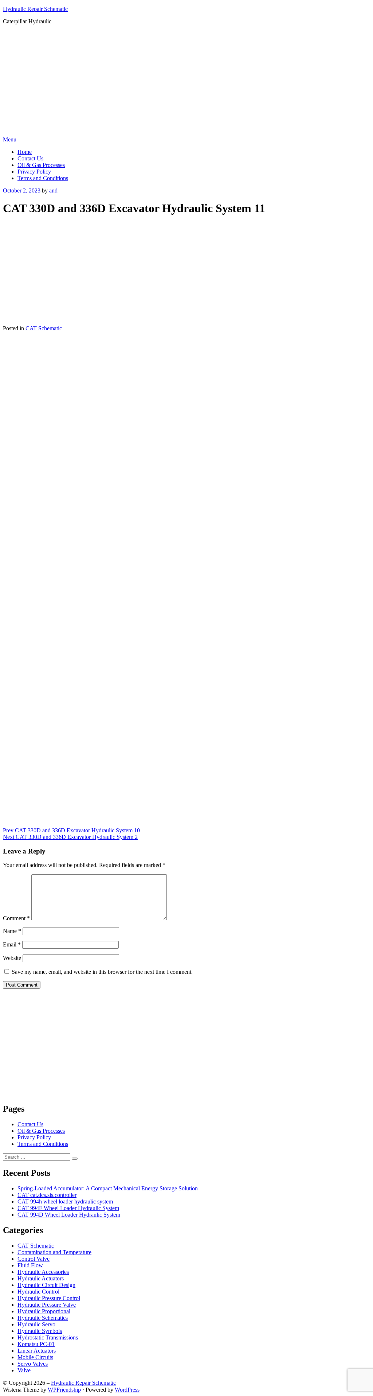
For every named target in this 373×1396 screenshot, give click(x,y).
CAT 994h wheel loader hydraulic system (65, 1201)
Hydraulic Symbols (39, 1331)
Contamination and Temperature (54, 1252)
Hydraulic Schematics (42, 1318)
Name (12, 931)
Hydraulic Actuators (40, 1278)
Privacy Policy (34, 171)
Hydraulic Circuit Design (46, 1285)
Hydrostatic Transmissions (47, 1337)
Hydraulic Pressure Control (48, 1298)
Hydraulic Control (38, 1291)
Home (24, 152)
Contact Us (30, 158)
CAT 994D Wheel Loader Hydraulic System (68, 1215)
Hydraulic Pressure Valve (46, 1305)
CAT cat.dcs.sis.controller (46, 1195)
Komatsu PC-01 (36, 1344)
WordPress (127, 1390)
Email (12, 944)
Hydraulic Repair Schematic (35, 9)
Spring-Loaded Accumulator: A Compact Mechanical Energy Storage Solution (107, 1188)
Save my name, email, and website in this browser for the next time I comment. (102, 972)
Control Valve (33, 1259)
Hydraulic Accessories (43, 1272)
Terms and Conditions (42, 178)
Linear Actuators (36, 1351)
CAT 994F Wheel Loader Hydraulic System (68, 1208)
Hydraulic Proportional (43, 1311)
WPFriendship (64, 1390)
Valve (24, 1370)
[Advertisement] (186, 82)
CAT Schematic (43, 328)
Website (12, 958)
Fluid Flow (30, 1265)
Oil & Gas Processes (41, 165)
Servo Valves (32, 1364)
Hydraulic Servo (36, 1324)
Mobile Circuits (35, 1357)
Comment (16, 918)
